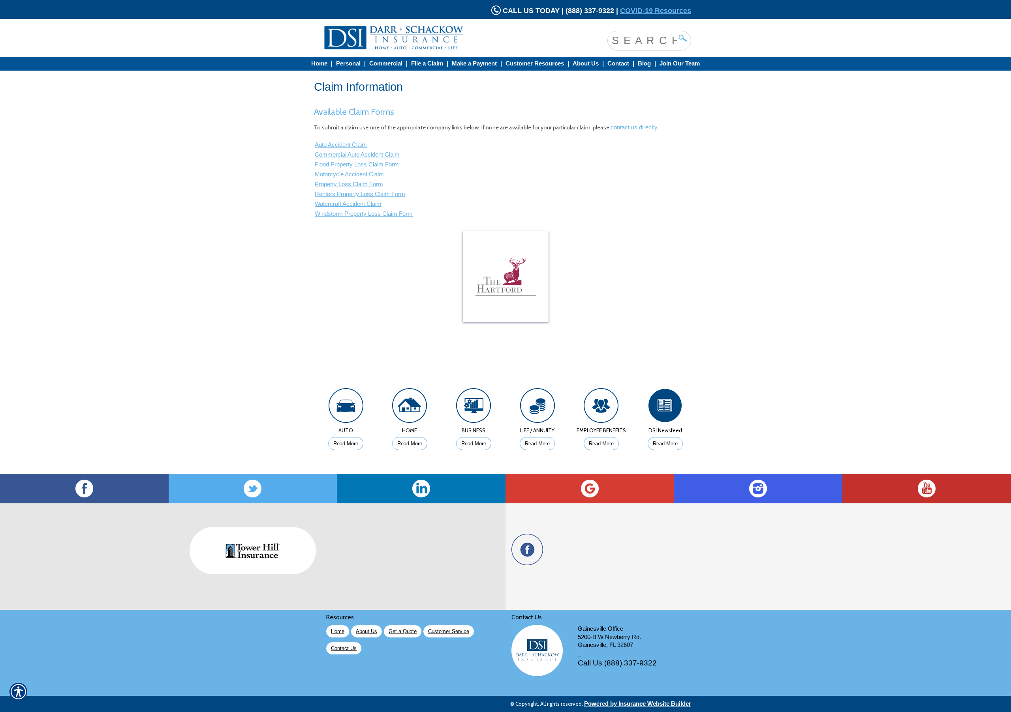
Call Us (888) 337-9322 (617, 663)
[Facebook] (84, 488)
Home (337, 631)
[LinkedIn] (421, 488)
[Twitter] (253, 488)
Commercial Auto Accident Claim (357, 154)
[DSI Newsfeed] (665, 407)
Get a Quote (403, 631)
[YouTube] (926, 488)
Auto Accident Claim (341, 145)
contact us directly (634, 127)
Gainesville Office (600, 629)
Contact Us (344, 648)
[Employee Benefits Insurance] (601, 407)
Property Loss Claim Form (349, 184)
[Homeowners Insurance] (410, 407)
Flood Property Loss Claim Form (357, 164)
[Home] (426, 38)
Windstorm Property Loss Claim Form (364, 214)
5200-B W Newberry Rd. (609, 637)
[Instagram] (758, 488)
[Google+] (589, 488)
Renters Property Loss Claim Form (360, 194)
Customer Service (448, 631)
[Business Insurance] (473, 407)
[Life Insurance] (537, 407)
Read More (345, 444)
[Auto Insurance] (346, 407)
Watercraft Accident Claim (348, 204)
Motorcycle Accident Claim (349, 174)
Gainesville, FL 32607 (605, 645)
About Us (366, 631)
